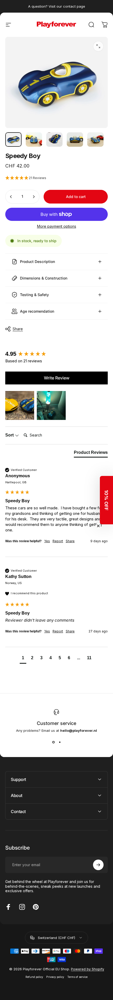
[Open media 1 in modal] (98, 46)
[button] (56, 178)
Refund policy (34, 977)
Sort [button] (10, 435)
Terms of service (77, 977)
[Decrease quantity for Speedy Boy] (11, 196)
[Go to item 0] (13, 139)
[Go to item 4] (75, 139)
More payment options (56, 226)
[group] (56, 354)
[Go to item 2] (34, 139)
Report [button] (58, 541)
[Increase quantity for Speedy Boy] (33, 196)
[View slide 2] (59, 742)
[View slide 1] (53, 742)
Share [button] (70, 541)
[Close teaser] (98, 526)
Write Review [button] (56, 377)
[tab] (91, 454)
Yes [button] (47, 541)
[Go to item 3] (54, 139)
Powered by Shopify (87, 969)
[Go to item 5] (95, 139)
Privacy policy (55, 977)
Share (18, 329)
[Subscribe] (98, 865)
